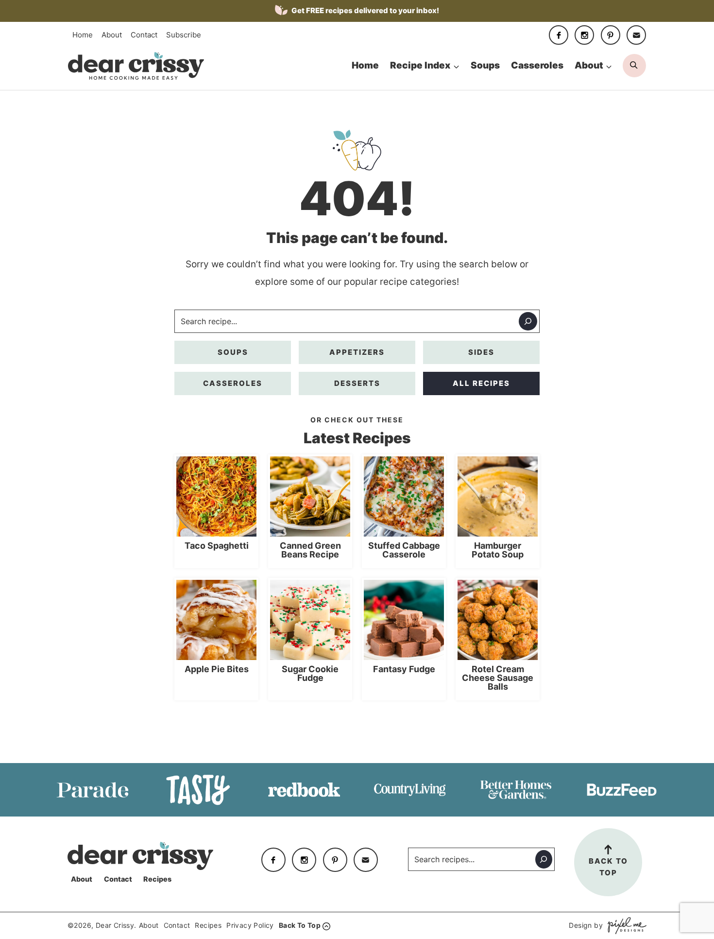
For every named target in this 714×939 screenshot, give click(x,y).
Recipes (157, 879)
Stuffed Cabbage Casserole (404, 550)
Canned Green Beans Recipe (310, 550)
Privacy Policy (250, 925)
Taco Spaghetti (217, 545)
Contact (144, 34)
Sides (481, 352)
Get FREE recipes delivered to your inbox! (364, 10)
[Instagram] (584, 35)
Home (82, 34)
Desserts (357, 383)
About (112, 34)
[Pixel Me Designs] (624, 925)
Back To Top (608, 866)
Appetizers (357, 352)
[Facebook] (558, 35)
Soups (485, 65)
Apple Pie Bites (217, 669)
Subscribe (183, 34)
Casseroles (537, 65)
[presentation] (216, 496)
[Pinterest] (610, 35)
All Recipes (481, 383)
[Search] (528, 321)
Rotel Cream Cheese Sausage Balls (497, 678)
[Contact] (636, 35)
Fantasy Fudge (404, 669)
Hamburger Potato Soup (498, 550)
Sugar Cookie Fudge (310, 673)
